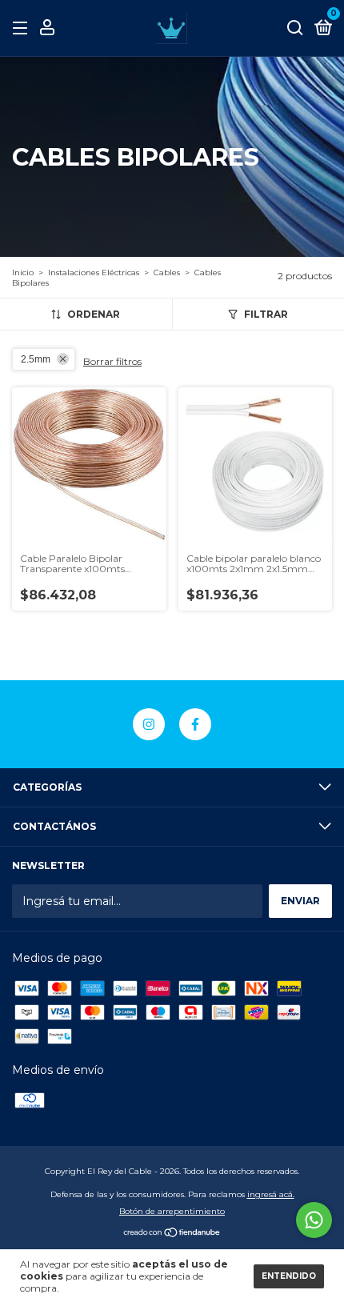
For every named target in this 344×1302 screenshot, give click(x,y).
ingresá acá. (270, 1194)
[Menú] (23, 28)
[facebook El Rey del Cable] (195, 724)
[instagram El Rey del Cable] (149, 724)
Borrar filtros (112, 361)
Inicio (23, 272)
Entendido (289, 1276)
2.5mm (35, 359)
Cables (168, 272)
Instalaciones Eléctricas (93, 272)
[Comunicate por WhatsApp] (314, 1220)
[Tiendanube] (172, 1234)
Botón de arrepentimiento (172, 1211)
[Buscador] (295, 28)
